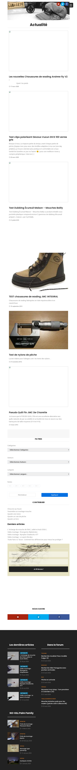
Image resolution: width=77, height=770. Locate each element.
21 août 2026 (47, 694)
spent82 (22, 721)
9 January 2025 (26, 763)
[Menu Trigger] (70, 5)
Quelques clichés (26, 761)
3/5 (23, 486)
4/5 (30, 486)
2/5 (16, 486)
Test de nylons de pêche (23, 354)
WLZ (42, 677)
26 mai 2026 (25, 688)
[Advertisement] (38, 238)
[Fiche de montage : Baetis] (13, 736)
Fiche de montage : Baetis (26, 737)
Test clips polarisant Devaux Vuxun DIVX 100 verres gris (38, 138)
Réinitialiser (22, 495)
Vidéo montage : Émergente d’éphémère (22, 532)
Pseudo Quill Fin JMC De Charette (28, 412)
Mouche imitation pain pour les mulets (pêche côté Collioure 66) (54, 702)
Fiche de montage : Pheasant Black (26, 725)
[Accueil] (38, 11)
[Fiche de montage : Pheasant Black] (13, 723)
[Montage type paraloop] (13, 748)
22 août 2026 (47, 682)
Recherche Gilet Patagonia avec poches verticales (53, 669)
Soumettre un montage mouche (19, 511)
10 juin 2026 (25, 675)
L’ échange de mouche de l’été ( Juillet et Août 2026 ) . (27, 530)
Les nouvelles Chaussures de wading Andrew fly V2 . (38, 78)
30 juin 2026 (25, 661)
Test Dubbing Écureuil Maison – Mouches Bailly (36, 207)
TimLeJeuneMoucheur (48, 698)
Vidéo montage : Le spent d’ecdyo (20, 537)
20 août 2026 (47, 706)
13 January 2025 (27, 753)
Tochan (43, 653)
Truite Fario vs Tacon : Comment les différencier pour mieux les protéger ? (35, 540)
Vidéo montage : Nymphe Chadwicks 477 (23, 535)
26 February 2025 (27, 741)
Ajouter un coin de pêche (17, 516)
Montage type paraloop (25, 749)
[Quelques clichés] (13, 760)
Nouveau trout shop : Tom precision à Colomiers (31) (55, 690)
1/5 (10, 486)
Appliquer (54, 495)
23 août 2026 (47, 661)
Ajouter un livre (13, 519)
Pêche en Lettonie (48, 680)
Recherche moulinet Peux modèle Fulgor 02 (54, 657)
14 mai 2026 (25, 700)
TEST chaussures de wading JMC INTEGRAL (33, 296)
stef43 (22, 746)
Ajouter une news (14, 514)
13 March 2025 (26, 728)
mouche (44, 665)
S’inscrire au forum (15, 509)
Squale (43, 687)
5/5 (36, 486)
